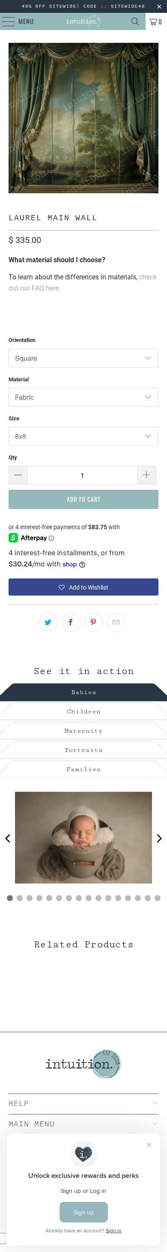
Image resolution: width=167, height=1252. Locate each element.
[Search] (135, 21)
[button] (84, 587)
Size (14, 418)
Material (19, 379)
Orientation (22, 340)
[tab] (83, 691)
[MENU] (4, 21)
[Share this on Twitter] (48, 622)
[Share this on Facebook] (71, 622)
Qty (13, 457)
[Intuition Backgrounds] (83, 21)
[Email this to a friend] (116, 622)
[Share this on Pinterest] (93, 622)
